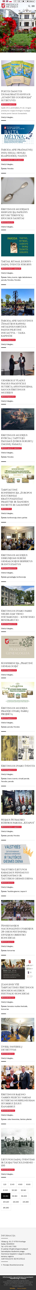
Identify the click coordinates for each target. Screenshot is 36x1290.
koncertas (11, 950)
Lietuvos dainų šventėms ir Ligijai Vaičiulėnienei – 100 (18, 1162)
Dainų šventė (12, 277)
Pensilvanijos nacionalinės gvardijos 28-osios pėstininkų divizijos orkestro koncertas (17, 932)
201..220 (6, 1202)
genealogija (11, 577)
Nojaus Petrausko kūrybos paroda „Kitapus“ (18, 821)
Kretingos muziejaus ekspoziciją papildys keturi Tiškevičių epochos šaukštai (15, 214)
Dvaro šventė (12, 779)
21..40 (12, 1184)
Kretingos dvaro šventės (18, 766)
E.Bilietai (31, 1)
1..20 (4, 1184)
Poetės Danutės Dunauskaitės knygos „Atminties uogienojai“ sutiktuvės (16, 96)
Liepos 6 (23, 891)
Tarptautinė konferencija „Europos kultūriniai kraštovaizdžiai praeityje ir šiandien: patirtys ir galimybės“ (16, 497)
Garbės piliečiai (25, 1119)
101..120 (14, 1190)
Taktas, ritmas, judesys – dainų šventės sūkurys (17, 263)
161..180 (14, 1196)
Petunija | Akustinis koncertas (13, 1265)
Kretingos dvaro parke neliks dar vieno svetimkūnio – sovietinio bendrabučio (18, 615)
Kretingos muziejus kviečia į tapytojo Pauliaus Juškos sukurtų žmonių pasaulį (17, 439)
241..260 (26, 1202)
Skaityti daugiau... (7, 117)
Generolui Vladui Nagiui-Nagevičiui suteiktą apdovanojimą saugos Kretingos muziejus (16, 386)
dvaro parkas (22, 518)
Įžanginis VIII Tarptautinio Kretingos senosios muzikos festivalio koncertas (17, 989)
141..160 (5, 1196)
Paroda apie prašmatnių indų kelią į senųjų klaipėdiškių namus (17, 152)
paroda (4, 280)
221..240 (16, 1202)
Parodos (10, 168)
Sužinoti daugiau (21, 1288)
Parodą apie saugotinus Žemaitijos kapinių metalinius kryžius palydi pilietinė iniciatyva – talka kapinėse (17, 328)
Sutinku (12, 1288)
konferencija (12, 518)
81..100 (5, 1190)
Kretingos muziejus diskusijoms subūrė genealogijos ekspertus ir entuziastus (16, 559)
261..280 (6, 1208)
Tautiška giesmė (13, 891)
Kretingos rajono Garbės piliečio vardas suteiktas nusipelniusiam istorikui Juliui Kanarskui (18, 1100)
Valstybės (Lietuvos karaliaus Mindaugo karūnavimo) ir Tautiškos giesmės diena (17, 874)
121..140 (23, 1190)
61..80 (28, 1184)
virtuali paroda (23, 779)
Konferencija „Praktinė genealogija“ (17, 665)
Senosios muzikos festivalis (17, 1006)
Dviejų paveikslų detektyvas (11, 1048)
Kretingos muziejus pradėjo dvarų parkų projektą (15, 711)
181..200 (24, 1196)
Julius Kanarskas (13, 1119)
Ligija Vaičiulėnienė (25, 277)
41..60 (20, 1184)
